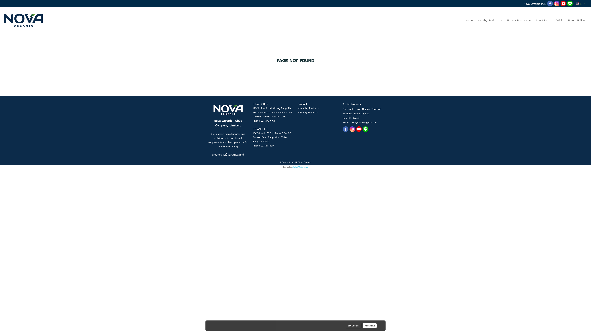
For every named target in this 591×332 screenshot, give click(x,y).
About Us (542, 20)
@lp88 (356, 118)
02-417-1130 (267, 145)
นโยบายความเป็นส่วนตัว (224, 154)
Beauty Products (518, 20)
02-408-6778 (268, 121)
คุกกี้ (241, 154)
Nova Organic (361, 113)
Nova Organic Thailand (368, 109)
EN (581, 4)
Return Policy (576, 20)
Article (559, 20)
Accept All (370, 325)
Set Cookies (353, 325)
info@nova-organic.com (364, 122)
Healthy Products (489, 20)
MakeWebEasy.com (300, 167)
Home (469, 20)
